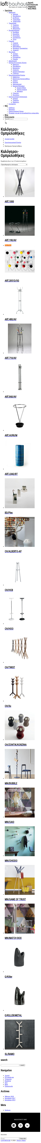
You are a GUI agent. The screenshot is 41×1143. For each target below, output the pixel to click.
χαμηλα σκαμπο (22, 89)
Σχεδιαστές (12, 104)
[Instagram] (20, 1125)
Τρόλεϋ (15, 80)
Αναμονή (16, 50)
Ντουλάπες (16, 36)
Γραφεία (15, 43)
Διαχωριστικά (17, 84)
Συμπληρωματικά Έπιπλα (17, 75)
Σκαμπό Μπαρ (21, 88)
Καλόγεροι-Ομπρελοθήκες (21, 79)
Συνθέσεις (16, 18)
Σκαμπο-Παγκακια (18, 71)
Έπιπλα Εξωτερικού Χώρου (17, 62)
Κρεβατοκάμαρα (14, 30)
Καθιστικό (12, 12)
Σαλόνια (15, 14)
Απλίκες (15, 54)
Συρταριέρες (17, 37)
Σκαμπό (15, 98)
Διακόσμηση (13, 61)
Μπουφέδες (16, 28)
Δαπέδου (15, 55)
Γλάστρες (16, 73)
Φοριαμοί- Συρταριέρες (20, 48)
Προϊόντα (8, 10)
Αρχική (30, 2)
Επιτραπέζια (16, 57)
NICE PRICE (32, 8)
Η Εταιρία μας (33, 4)
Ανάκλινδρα (16, 21)
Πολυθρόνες (17, 16)
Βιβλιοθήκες (17, 46)
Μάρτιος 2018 (9, 1096)
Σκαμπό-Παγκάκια (18, 86)
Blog (6, 115)
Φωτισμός (12, 52)
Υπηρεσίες (32, 6)
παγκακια (20, 91)
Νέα (6, 106)
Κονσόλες (16, 95)
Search (7, 119)
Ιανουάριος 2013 (10, 1100)
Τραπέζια (16, 25)
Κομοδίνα (16, 34)
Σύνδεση (7, 1110)
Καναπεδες (16, 68)
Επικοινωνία (9, 117)
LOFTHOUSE (5, 1140)
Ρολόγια (15, 82)
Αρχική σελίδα (9, 139)
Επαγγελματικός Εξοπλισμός (18, 97)
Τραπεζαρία (12, 23)
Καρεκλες (16, 64)
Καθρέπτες (16, 77)
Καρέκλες (16, 27)
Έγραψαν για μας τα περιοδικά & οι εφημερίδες (24, 113)
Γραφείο (11, 41)
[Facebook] (13, 1125)
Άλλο (14, 39)
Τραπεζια (16, 70)
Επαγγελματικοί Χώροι (16, 111)
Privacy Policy (21, 1140)
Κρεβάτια (16, 32)
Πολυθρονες (17, 66)
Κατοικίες (12, 109)
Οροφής (15, 59)
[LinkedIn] (27, 1125)
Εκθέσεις (12, 108)
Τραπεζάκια (16, 19)
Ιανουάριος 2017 (10, 1098)
